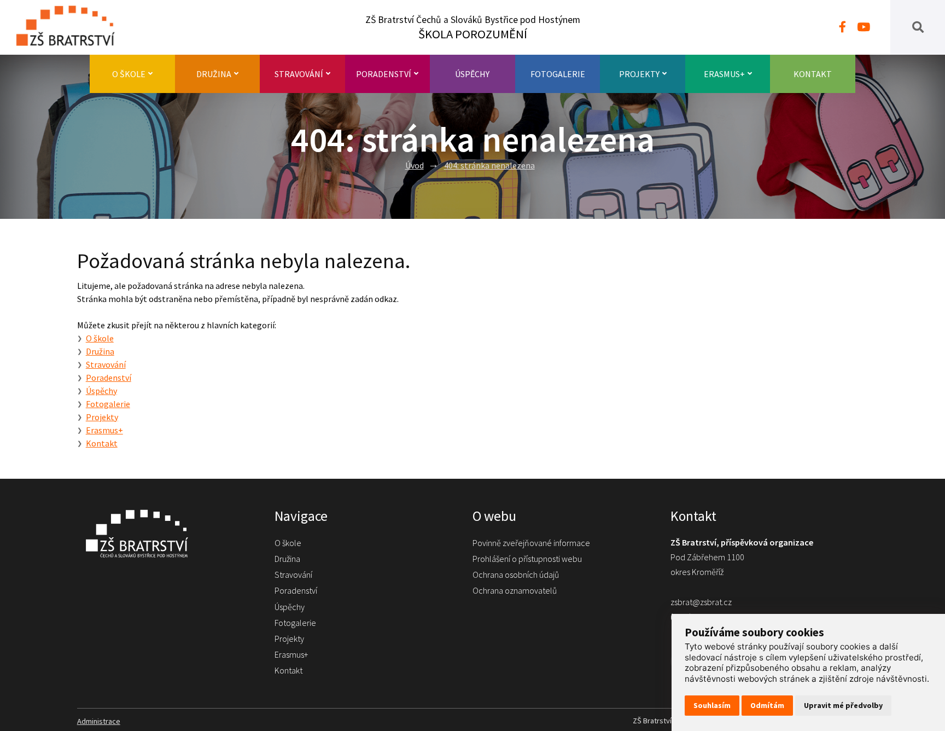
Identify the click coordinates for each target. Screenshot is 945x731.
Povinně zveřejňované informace (531, 542)
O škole (128, 73)
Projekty (639, 73)
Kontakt (813, 73)
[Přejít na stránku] (71, 27)
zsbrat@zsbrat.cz (701, 601)
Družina (213, 73)
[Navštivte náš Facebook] (842, 27)
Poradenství (383, 73)
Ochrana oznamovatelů (514, 590)
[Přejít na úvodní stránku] (165, 533)
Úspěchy (472, 73)
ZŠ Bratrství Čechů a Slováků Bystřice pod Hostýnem (472, 28)
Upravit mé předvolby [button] (843, 705)
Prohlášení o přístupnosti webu (527, 558)
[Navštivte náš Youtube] (863, 27)
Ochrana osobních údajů (515, 574)
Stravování (299, 73)
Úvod (414, 165)
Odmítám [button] (767, 705)
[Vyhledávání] (918, 27)
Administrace (98, 721)
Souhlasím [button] (712, 705)
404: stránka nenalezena (489, 165)
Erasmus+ (724, 73)
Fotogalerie (557, 73)
